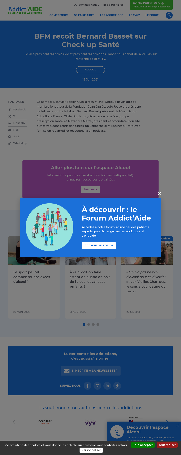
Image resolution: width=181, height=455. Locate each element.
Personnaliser (91, 450)
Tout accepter (143, 445)
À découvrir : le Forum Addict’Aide (116, 213)
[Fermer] (159, 194)
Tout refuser (167, 445)
